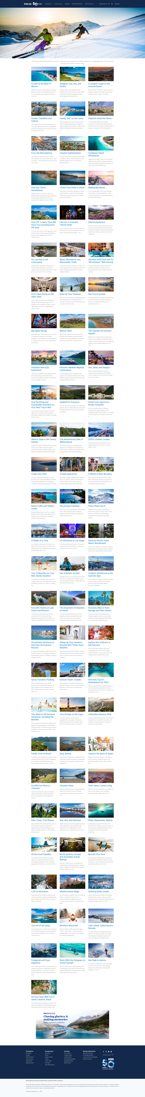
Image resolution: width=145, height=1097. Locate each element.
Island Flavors (68, 1057)
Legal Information (52, 1080)
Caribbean (28, 1053)
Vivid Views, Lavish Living (100, 785)
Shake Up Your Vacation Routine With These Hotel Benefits (71, 645)
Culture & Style (49, 1057)
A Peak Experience (68, 474)
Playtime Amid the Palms (100, 118)
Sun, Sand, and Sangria (99, 367)
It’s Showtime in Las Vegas (72, 540)
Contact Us (60, 1080)
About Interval (29, 1080)
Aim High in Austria (97, 960)
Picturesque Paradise (69, 506)
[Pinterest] (111, 1051)
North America (30, 1057)
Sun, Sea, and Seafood (70, 820)
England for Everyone (69, 402)
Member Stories (87, 1059)
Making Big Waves (96, 187)
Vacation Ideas (49, 1051)
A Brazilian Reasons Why (99, 714)
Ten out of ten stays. (40, 925)
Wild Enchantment (96, 222)
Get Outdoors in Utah (70, 573)
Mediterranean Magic (69, 891)
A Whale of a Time (39, 540)
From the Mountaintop (41, 153)
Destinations (29, 1051)
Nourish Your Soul (96, 854)
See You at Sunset (96, 294)
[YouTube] (108, 1051)
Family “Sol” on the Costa (71, 118)
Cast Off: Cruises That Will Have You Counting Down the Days (43, 225)
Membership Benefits (89, 1051)
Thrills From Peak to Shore (72, 187)
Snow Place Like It (96, 506)
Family (46, 1059)
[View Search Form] (112, 4)
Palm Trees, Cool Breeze (42, 820)
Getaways (67, 3)
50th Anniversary (89, 3)
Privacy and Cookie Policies (40, 1080)
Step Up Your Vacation (70, 294)
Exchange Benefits (88, 1055)
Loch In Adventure (39, 891)
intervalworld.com (103, 3)
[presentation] (44, 74)
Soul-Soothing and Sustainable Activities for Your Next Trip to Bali (43, 405)
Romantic (47, 1063)
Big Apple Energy (39, 331)
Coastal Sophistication (70, 153)
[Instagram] (106, 1051)
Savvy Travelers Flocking (42, 679)
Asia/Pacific (29, 1061)
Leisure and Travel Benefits (90, 1057)
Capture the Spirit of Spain (100, 753)
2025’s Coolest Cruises (99, 439)
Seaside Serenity (68, 1061)
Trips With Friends (49, 1065)
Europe (28, 1055)
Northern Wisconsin (69, 925)
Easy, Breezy (65, 753)
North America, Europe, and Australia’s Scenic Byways (70, 857)
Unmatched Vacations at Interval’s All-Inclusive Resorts (42, 645)
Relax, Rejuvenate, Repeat (100, 820)
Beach (46, 1055)
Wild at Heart (66, 331)
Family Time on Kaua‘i (41, 753)
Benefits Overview (88, 1053)
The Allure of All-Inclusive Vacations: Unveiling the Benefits (43, 717)
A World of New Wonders (100, 474)
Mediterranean (30, 1063)
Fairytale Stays (66, 785)
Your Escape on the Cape (71, 714)
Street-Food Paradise (41, 854)
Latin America (29, 1059)
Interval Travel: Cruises (70, 679)
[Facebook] (103, 1051)
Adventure (47, 1053)
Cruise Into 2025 (39, 474)
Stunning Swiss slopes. (99, 891)
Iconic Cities (48, 1061)
